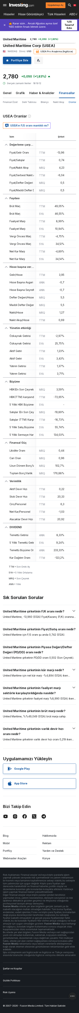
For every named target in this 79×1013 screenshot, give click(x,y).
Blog (5, 835)
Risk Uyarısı (9, 992)
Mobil (6, 843)
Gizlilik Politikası (11, 980)
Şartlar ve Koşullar (12, 968)
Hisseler (9, 14)
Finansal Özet (10, 102)
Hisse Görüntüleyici (31, 14)
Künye (46, 858)
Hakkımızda (49, 835)
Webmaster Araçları (14, 858)
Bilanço (45, 102)
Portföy (7, 850)
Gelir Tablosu (29, 102)
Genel (7, 93)
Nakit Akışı (58, 102)
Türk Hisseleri (56, 14)
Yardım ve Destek (53, 850)
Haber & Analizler (42, 93)
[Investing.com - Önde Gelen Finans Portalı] (21, 5)
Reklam (46, 843)
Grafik (20, 93)
